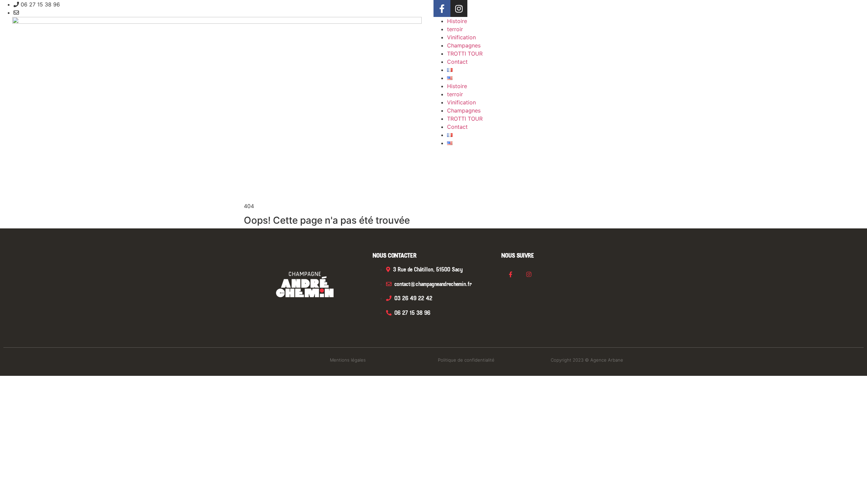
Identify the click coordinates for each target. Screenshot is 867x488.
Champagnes (464, 45)
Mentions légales (348, 360)
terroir (455, 29)
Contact (457, 61)
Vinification (461, 37)
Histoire (457, 21)
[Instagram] (458, 8)
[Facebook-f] (442, 8)
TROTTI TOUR (465, 53)
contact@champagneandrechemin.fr (67, 12)
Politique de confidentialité (466, 360)
